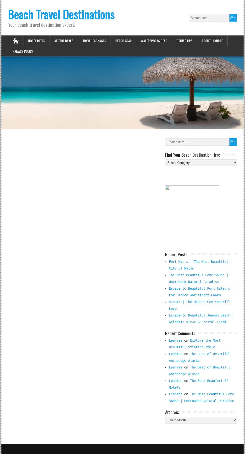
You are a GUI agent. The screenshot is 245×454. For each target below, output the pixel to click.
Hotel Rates (36, 40)
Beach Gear (123, 40)
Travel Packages (94, 40)
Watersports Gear (154, 40)
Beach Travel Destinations (61, 14)
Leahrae (175, 340)
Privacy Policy (23, 51)
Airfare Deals (63, 40)
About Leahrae (212, 40)
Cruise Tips (184, 40)
